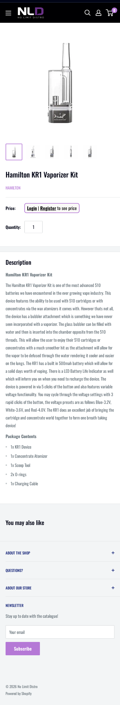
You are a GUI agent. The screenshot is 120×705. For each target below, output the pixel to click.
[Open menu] (8, 13)
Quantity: (13, 227)
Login (32, 208)
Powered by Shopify (19, 693)
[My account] (98, 13)
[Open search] (88, 13)
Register (48, 208)
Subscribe (23, 648)
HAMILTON (13, 188)
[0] (109, 12)
